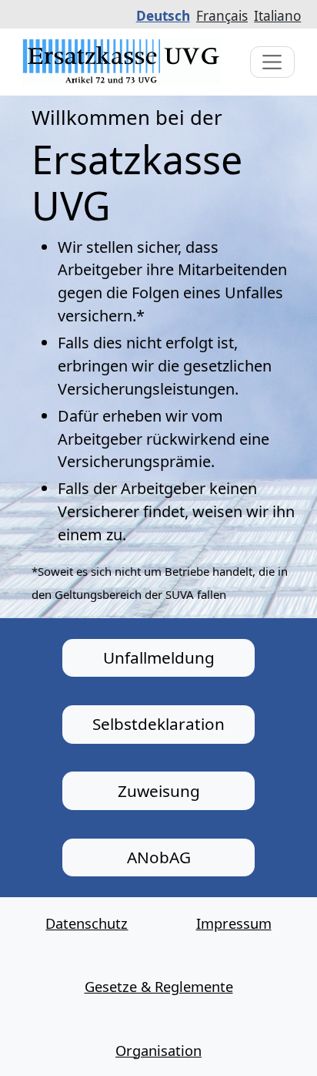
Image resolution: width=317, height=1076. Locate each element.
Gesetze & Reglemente (159, 986)
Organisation (158, 1050)
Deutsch (163, 16)
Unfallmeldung (159, 657)
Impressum (234, 923)
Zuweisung (159, 791)
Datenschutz (86, 923)
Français (222, 16)
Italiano (277, 16)
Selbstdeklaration (158, 724)
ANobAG (159, 857)
